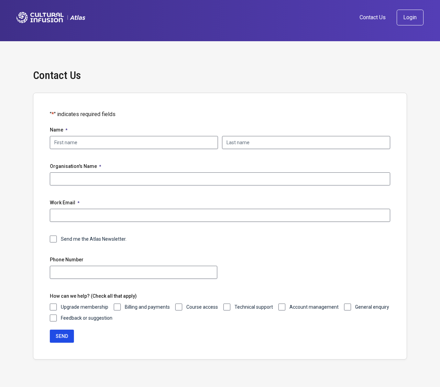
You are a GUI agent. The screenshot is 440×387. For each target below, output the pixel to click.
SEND (62, 336)
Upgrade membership (84, 307)
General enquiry (372, 307)
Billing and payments (147, 307)
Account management (314, 307)
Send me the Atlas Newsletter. (93, 239)
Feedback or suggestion (86, 318)
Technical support (253, 307)
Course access (202, 307)
